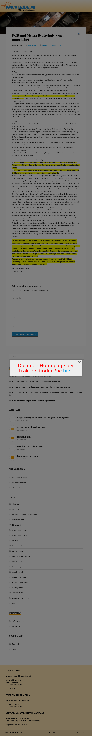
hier (67, 370)
